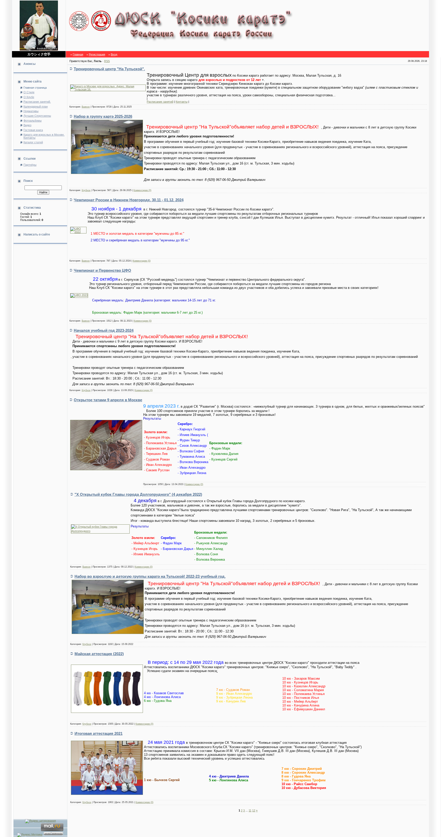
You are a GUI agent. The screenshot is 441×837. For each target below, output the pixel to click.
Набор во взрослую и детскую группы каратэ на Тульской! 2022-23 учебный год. (150, 576)
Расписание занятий (160, 101)
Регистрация (97, 54)
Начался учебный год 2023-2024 (103, 330)
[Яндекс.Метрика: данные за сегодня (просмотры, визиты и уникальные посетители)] (29, 835)
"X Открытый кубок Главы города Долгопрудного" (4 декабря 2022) (138, 494)
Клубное (86, 190)
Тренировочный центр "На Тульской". (109, 69)
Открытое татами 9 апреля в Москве (108, 400)
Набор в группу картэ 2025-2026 (103, 116)
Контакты (182, 101)
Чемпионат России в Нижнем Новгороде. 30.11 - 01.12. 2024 (128, 200)
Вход (114, 54)
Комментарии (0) (142, 190)
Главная (78, 54)
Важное (86, 106)
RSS (107, 61)
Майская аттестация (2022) (99, 654)
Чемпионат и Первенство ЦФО (102, 270)
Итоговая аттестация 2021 (98, 733)
